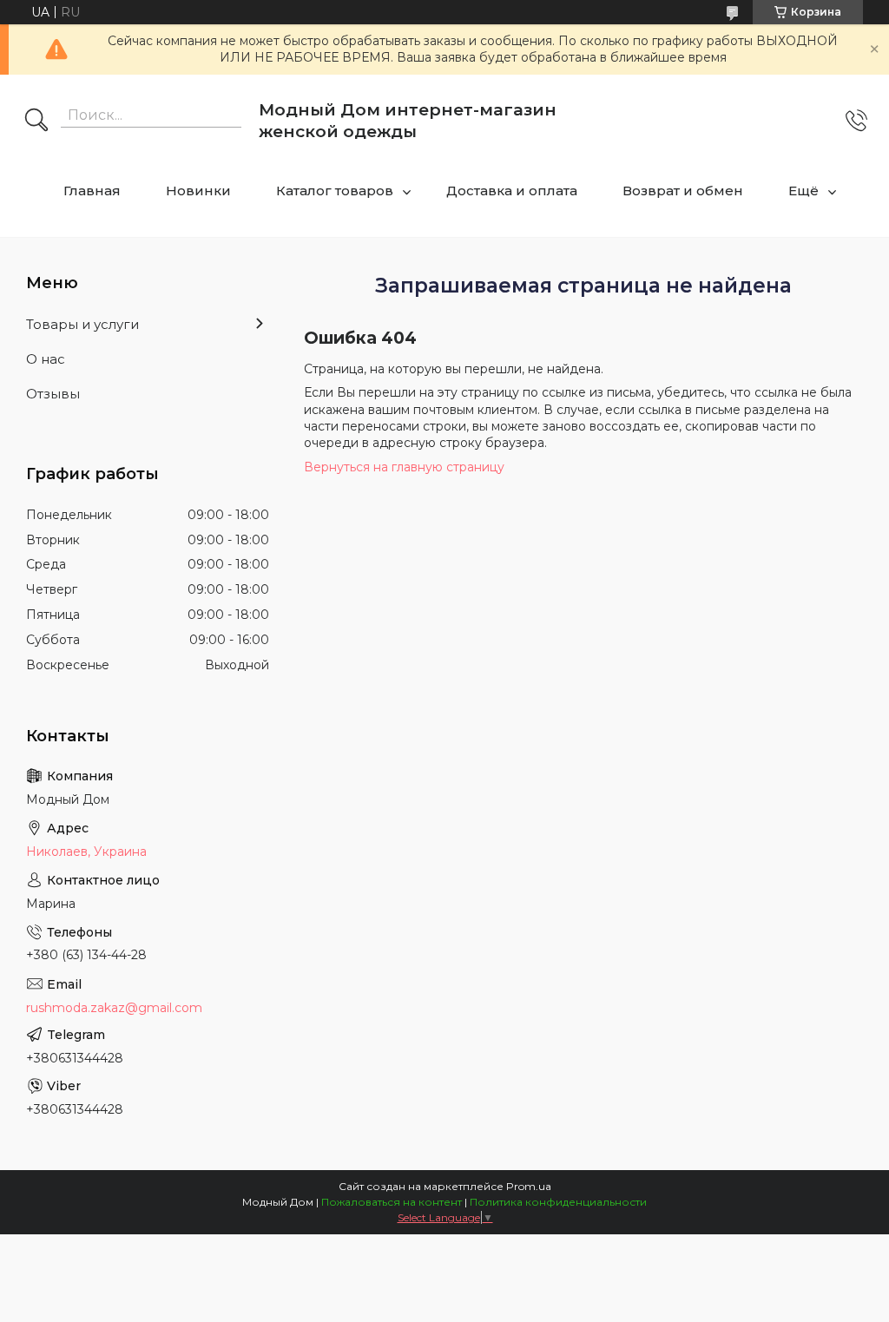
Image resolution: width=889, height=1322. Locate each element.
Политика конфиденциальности (558, 1201)
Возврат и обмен (682, 190)
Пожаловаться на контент (391, 1201)
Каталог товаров (334, 190)
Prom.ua (528, 1186)
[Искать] (36, 121)
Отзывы (53, 393)
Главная (92, 190)
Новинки (198, 190)
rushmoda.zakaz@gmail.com (114, 1008)
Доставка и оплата (511, 190)
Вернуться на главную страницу (404, 467)
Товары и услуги (82, 324)
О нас (45, 359)
